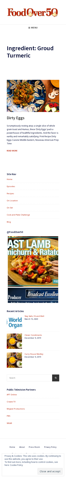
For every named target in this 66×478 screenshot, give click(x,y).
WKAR (9, 423)
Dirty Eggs (16, 117)
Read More (12, 150)
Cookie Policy (16, 465)
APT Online (12, 394)
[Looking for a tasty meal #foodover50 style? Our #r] (33, 261)
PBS (8, 416)
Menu (34, 28)
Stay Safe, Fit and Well (34, 316)
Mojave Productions (16, 408)
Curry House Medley (34, 354)
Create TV (11, 401)
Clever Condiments (33, 335)
